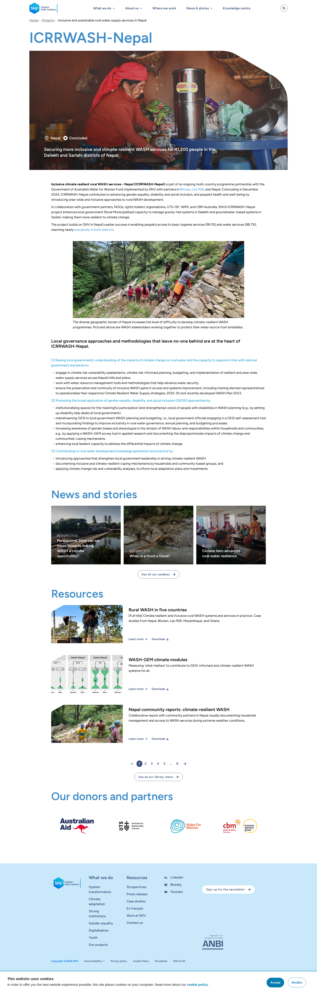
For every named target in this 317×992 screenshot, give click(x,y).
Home (33, 20)
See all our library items (155, 777)
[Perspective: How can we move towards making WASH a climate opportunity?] (86, 535)
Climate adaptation (97, 901)
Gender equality (101, 923)
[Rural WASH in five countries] (158, 627)
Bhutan (185, 189)
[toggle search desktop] (284, 8)
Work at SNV (136, 916)
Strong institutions (97, 913)
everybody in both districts (94, 230)
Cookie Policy (141, 961)
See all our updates (155, 574)
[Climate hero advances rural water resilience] (231, 535)
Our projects (98, 945)
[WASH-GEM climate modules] (158, 677)
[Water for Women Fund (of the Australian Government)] (186, 826)
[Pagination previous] (133, 763)
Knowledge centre (236, 8)
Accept (275, 982)
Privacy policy (119, 961)
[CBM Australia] (240, 826)
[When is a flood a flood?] (158, 535)
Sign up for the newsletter (225, 889)
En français (135, 908)
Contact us (135, 923)
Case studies (136, 901)
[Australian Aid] (77, 826)
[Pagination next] (183, 763)
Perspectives (136, 887)
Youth (93, 938)
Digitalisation (99, 930)
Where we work (164, 8)
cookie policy (197, 985)
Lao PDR (198, 189)
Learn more (136, 639)
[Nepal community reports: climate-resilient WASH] (158, 727)
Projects (48, 20)
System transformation (100, 889)
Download (158, 639)
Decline (297, 982)
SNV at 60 (179, 961)
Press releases (137, 894)
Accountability (93, 961)
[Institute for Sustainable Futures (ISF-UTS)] (131, 826)
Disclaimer (161, 961)
